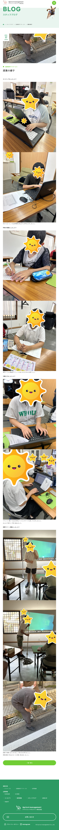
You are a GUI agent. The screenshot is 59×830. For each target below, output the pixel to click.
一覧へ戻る (29, 763)
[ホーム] (3, 24)
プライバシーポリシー (13, 824)
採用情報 (19, 798)
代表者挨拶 (7, 794)
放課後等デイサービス (11, 67)
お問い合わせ (29, 817)
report (7, 801)
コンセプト (8, 798)
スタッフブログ (32, 798)
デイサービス (7, 788)
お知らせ (44, 798)
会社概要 (17, 794)
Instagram (26, 824)
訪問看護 (34, 788)
